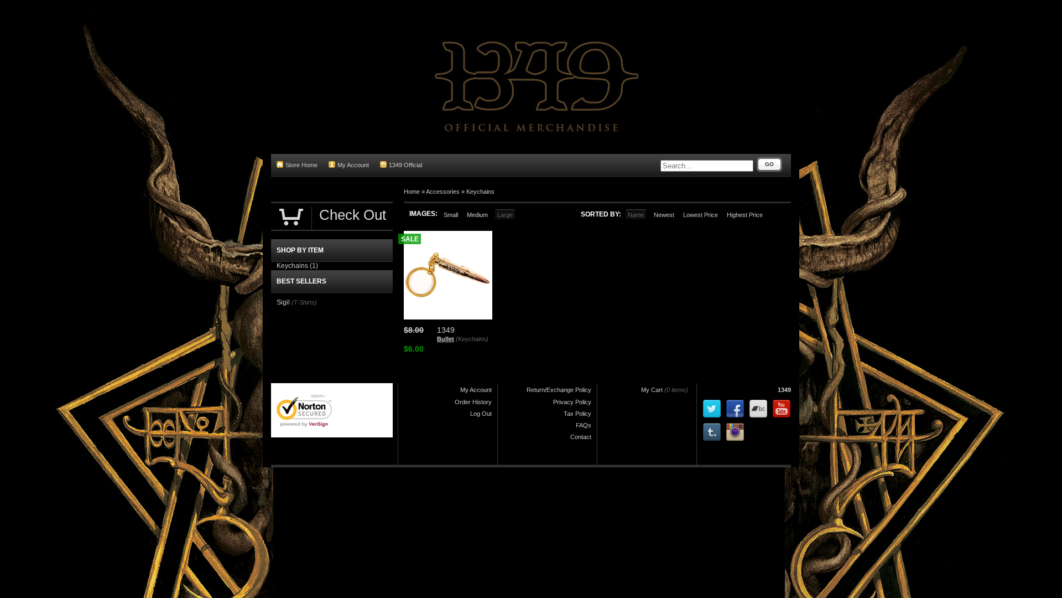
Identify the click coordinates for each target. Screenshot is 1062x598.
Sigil (283, 302)
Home (412, 191)
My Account (353, 165)
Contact (580, 437)
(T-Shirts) (304, 302)
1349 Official (405, 165)
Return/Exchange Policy (559, 389)
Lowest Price (700, 215)
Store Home (301, 165)
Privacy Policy (572, 402)
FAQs (583, 425)
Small (451, 215)
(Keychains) (472, 339)
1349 (784, 389)
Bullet (445, 339)
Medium (477, 215)
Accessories (443, 191)
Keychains (480, 191)
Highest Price (745, 215)
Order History (473, 402)
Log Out (481, 413)
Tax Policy (577, 413)
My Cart (652, 389)
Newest (664, 215)
